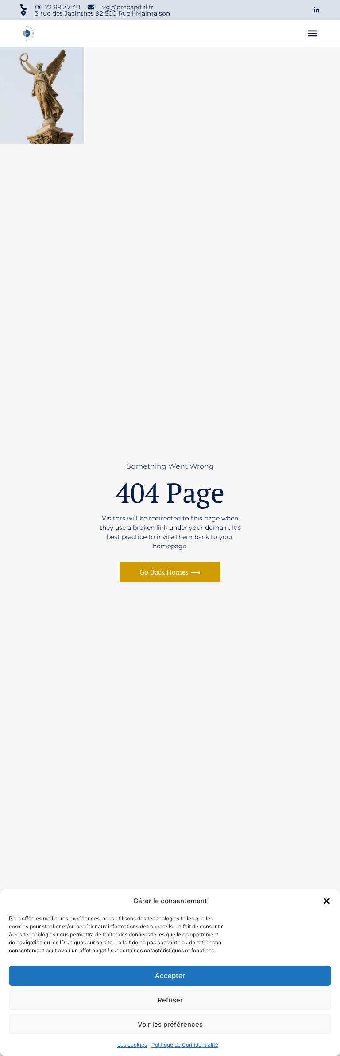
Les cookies (132, 1044)
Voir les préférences (170, 1024)
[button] (326, 901)
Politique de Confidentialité (184, 1044)
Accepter (170, 975)
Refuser (170, 1000)
